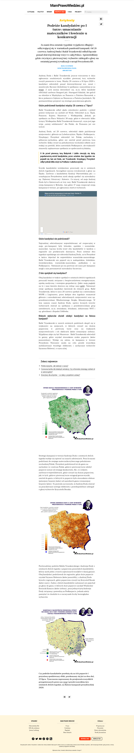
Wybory (49, 12)
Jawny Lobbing (34, 730)
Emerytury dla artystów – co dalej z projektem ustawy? (60, 375)
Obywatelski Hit (34, 726)
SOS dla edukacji (34, 728)
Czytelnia (30, 12)
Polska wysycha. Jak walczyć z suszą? (54, 366)
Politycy (41, 12)
